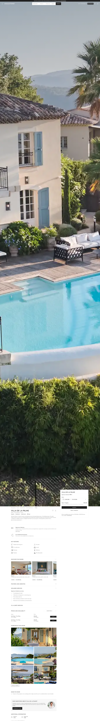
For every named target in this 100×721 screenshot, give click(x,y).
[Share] (55, 510)
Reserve (74, 507)
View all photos (15, 685)
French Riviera (22, 507)
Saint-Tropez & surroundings (30, 507)
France (18, 507)
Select (53, 616)
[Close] (2, 4)
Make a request (74, 510)
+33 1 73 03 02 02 (82, 3)
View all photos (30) (17, 503)
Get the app (90, 3)
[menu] (95, 3)
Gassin (36, 507)
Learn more (18, 531)
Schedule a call (17, 708)
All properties (13, 507)
